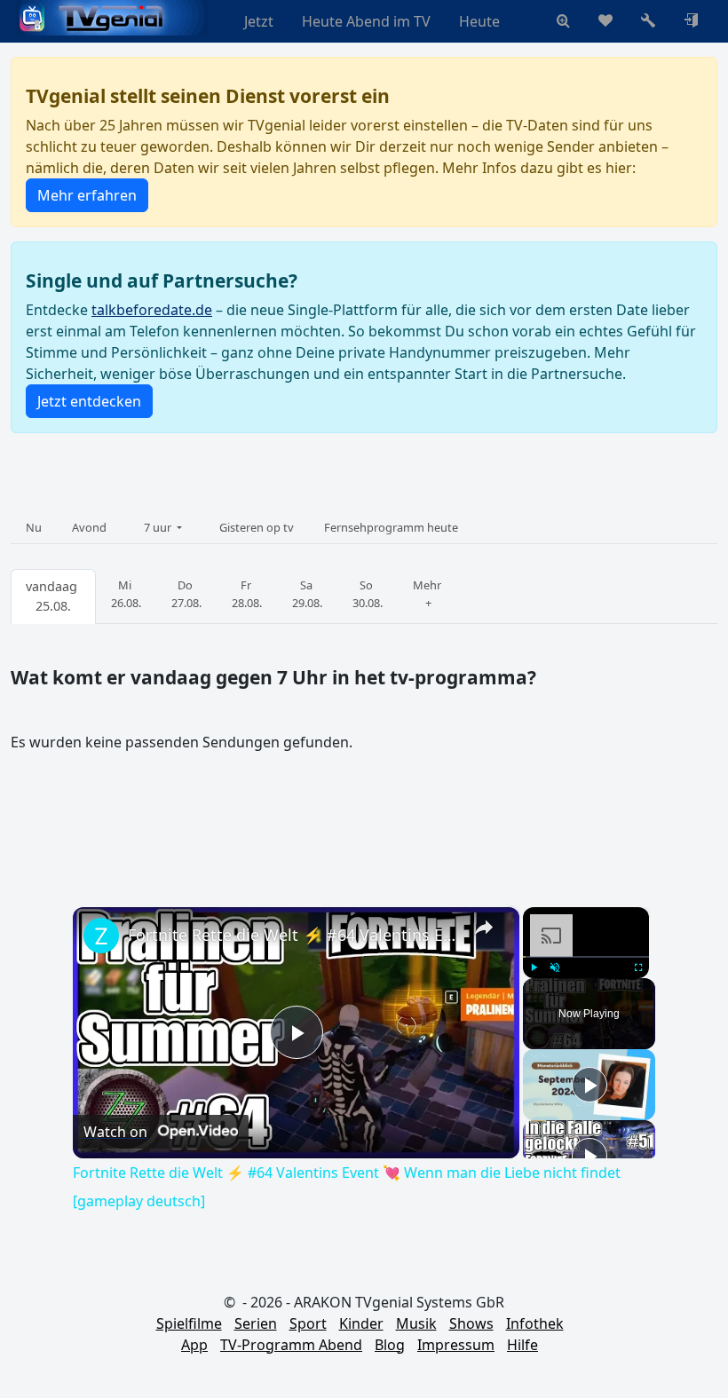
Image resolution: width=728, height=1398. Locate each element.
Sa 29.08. (307, 593)
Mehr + (428, 593)
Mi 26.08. (126, 593)
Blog (390, 1345)
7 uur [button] (159, 527)
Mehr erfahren (87, 195)
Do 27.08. (186, 593)
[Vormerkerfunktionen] (605, 21)
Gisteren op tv (256, 527)
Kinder (361, 1323)
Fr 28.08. (247, 593)
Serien (255, 1323)
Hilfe (522, 1345)
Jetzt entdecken (89, 401)
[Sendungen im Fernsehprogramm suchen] (563, 21)
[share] (484, 927)
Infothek (535, 1323)
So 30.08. (367, 593)
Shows (471, 1323)
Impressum (456, 1345)
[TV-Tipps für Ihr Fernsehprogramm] (528, 21)
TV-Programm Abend (291, 1345)
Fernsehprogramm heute (391, 527)
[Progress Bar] (586, 957)
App (194, 1345)
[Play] (533, 967)
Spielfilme (189, 1323)
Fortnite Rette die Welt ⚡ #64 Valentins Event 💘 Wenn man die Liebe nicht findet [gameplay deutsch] (293, 934)
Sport (308, 1323)
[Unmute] (555, 967)
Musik (416, 1323)
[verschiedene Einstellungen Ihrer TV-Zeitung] (648, 21)
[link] (101, 935)
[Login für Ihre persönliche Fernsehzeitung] (690, 21)
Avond (89, 527)
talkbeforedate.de (151, 310)
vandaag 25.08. (53, 596)
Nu (34, 527)
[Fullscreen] (638, 967)
